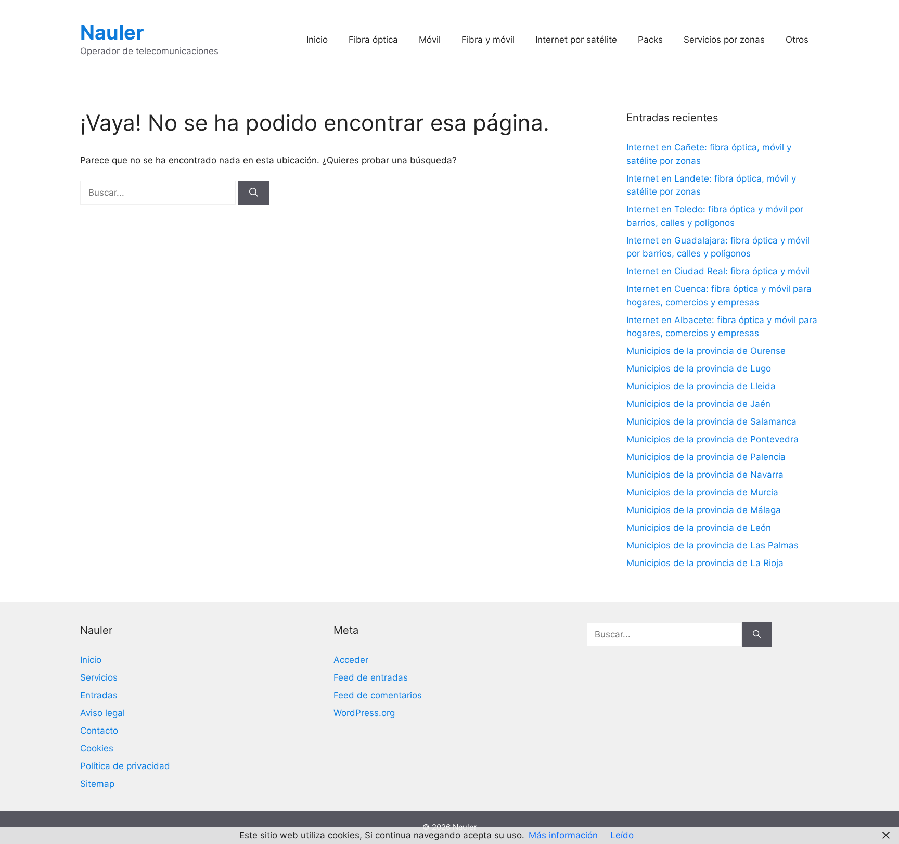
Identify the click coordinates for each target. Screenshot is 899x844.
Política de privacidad (125, 766)
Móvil (430, 39)
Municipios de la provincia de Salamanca (711, 421)
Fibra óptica (373, 39)
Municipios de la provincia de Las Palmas (712, 545)
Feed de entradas (370, 677)
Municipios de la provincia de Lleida (701, 386)
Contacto (99, 730)
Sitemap (97, 783)
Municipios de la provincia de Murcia (702, 492)
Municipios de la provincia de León (698, 527)
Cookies (96, 748)
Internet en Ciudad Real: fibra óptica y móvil (718, 271)
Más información (563, 835)
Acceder (350, 660)
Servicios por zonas (724, 39)
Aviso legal (102, 713)
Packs (650, 39)
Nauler (112, 32)
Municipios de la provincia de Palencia (706, 457)
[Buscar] (253, 193)
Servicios (99, 677)
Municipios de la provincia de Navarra (705, 474)
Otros (797, 39)
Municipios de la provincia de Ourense (706, 351)
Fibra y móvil (488, 39)
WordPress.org (364, 713)
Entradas (99, 695)
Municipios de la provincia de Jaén (698, 404)
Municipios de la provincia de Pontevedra (712, 439)
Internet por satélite (576, 39)
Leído (622, 835)
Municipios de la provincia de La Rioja (705, 563)
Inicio (317, 39)
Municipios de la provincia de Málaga (703, 510)
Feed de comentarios (377, 695)
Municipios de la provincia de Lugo (698, 368)
